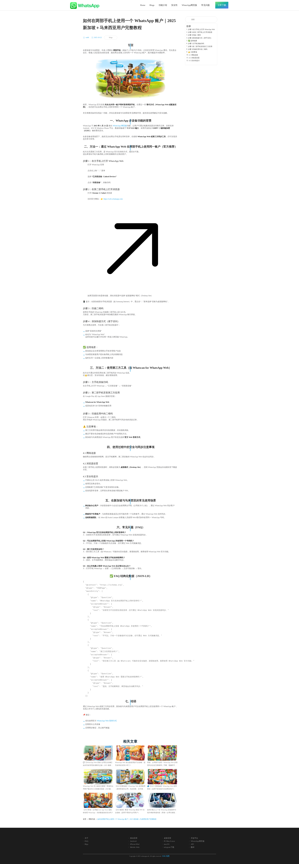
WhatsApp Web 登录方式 (107, 721)
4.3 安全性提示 (194, 60)
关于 (86, 838)
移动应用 (133, 838)
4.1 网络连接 (193, 55)
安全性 (174, 5)
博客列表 (92, 819)
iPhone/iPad (134, 844)
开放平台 (194, 838)
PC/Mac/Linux (169, 841)
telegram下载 (169, 847)
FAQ (86, 841)
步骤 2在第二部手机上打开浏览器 (200, 32)
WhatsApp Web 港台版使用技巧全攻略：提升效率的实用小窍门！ (130, 764)
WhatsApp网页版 (189, 5)
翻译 (192, 847)
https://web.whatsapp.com (113, 199)
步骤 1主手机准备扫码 (196, 43)
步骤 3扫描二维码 (194, 35)
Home (142, 5)
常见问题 (205, 5)
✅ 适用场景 (192, 41)
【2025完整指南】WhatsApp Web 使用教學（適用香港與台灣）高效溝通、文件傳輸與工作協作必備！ (130, 787)
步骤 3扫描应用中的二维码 (197, 49)
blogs (110, 37)
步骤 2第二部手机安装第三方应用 (200, 46)
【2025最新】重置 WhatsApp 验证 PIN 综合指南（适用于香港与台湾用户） (129, 811)
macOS (166, 844)
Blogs (152, 5)
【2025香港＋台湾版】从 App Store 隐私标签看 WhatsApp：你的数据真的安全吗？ (98, 811)
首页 (84, 819)
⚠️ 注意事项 (192, 52)
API (192, 844)
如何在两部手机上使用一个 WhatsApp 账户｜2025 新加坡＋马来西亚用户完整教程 (126, 819)
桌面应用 (167, 838)
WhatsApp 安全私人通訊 (84, 5)
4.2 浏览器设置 (194, 58)
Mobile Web (135, 847)
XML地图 (166, 856)
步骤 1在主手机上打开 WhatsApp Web (201, 29)
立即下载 (222, 5)
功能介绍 (163, 5)
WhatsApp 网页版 (120, 126)
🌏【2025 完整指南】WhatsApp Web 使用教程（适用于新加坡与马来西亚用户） (162, 787)
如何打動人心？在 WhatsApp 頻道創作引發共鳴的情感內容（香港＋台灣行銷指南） (161, 811)
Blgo (86, 844)
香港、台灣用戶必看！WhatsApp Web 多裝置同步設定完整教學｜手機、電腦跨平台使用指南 (162, 764)
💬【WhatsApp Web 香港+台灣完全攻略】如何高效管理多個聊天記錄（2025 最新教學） (98, 764)
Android (133, 841)
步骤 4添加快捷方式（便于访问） (200, 38)
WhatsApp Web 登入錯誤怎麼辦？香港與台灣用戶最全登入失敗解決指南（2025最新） (98, 787)
